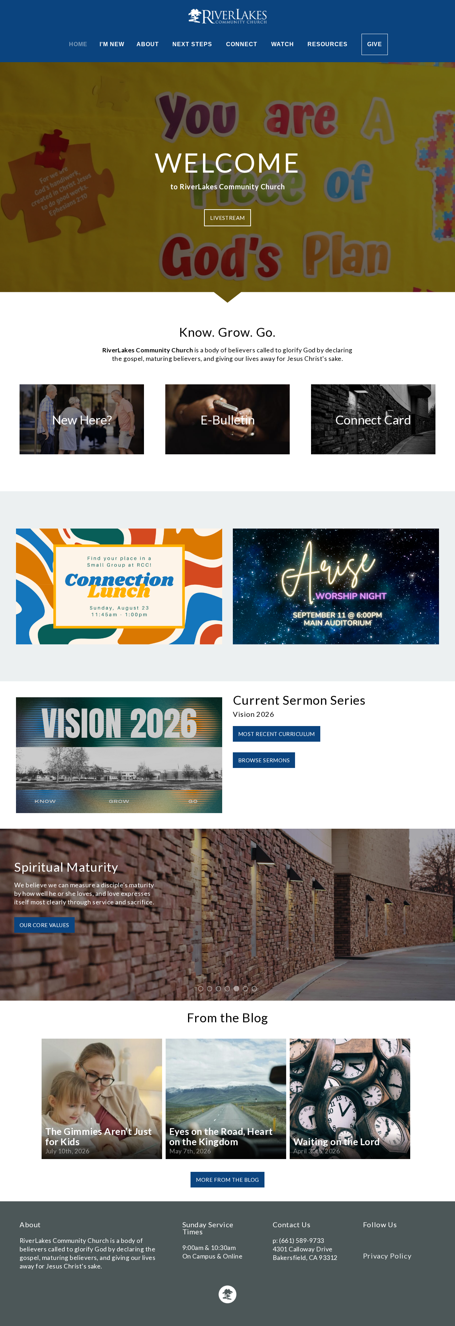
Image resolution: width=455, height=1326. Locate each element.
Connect (242, 44)
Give (374, 44)
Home (78, 44)
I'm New (112, 44)
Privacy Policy (387, 1255)
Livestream (227, 218)
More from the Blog (227, 1179)
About (148, 44)
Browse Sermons (264, 760)
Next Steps (193, 44)
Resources (328, 44)
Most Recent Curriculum (276, 734)
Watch (283, 44)
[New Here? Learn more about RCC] (82, 454)
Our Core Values (44, 925)
